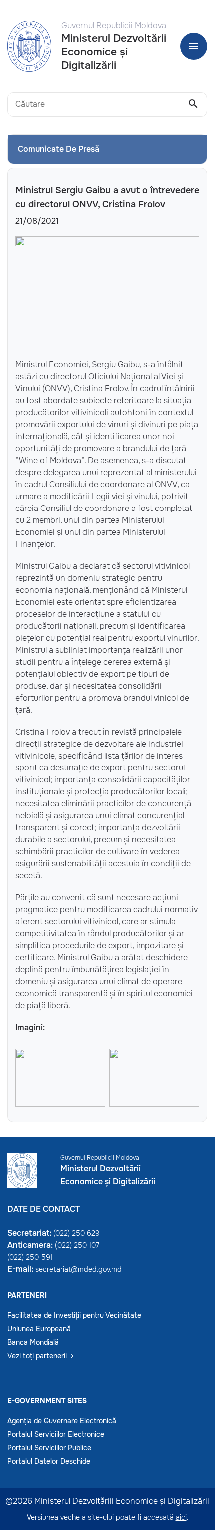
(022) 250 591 (30, 1257)
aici (181, 1517)
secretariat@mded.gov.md (79, 1269)
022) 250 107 (79, 1245)
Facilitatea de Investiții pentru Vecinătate (75, 1315)
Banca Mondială (33, 1342)
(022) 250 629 (77, 1233)
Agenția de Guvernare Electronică (62, 1421)
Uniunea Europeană (39, 1329)
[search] (194, 104)
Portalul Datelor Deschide (49, 1461)
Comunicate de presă (59, 149)
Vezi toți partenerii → (41, 1356)
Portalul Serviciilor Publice (50, 1448)
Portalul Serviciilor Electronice (56, 1434)
